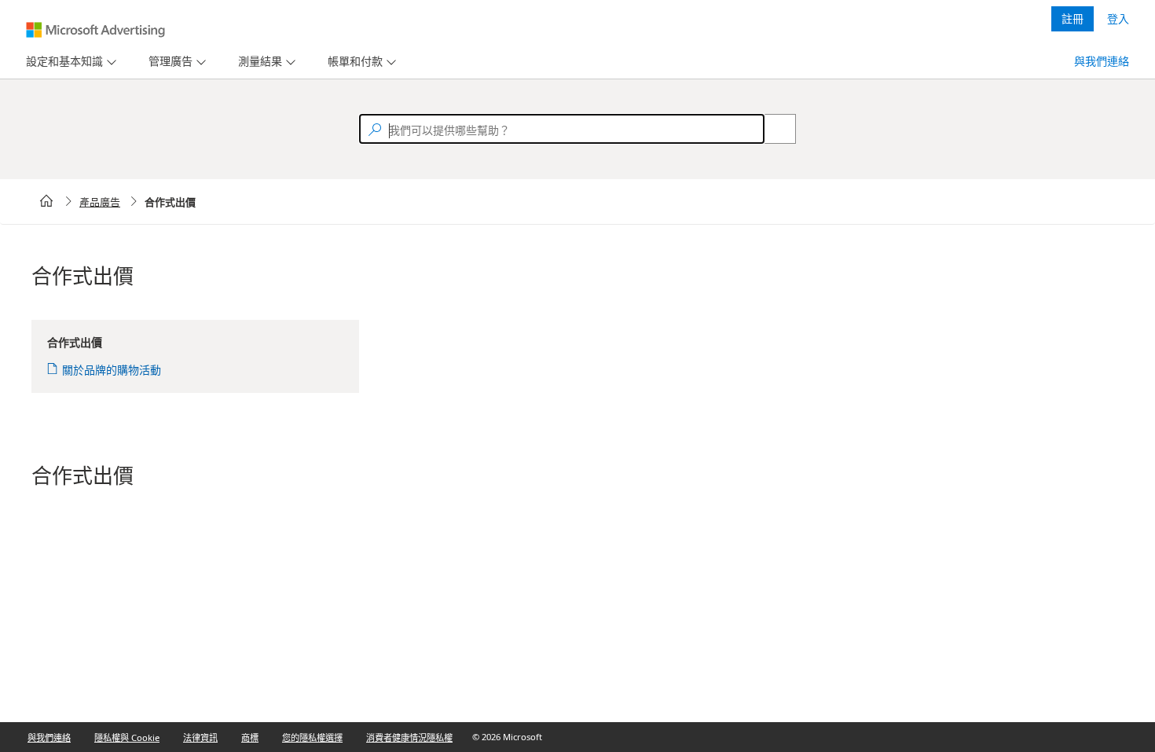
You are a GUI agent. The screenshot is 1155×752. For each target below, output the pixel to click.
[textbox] (562, 129)
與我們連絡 (1101, 60)
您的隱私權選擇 (312, 737)
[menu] (69, 61)
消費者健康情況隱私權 (409, 737)
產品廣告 (99, 202)
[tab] (61, 61)
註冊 (1073, 18)
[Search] (771, 129)
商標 (249, 737)
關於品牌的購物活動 (112, 369)
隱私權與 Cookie (127, 737)
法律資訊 (200, 737)
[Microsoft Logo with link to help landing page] (95, 30)
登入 (1118, 18)
